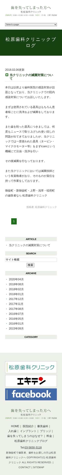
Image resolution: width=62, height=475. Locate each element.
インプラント (28, 431)
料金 (49, 436)
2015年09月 (16, 328)
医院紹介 (28, 426)
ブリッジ (45, 431)
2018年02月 (16, 289)
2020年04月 (16, 279)
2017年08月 (16, 308)
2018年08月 (16, 284)
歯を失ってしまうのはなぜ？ (25, 436)
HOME (15, 426)
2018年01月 (16, 294)
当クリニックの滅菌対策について (31, 76)
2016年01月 (16, 323)
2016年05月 (16, 318)
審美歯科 (42, 426)
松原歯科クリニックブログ (31, 440)
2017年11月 (16, 303)
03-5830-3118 (33, 447)
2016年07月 (16, 313)
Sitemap (38, 467)
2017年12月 (16, 299)
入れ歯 (12, 431)
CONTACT (25, 467)
